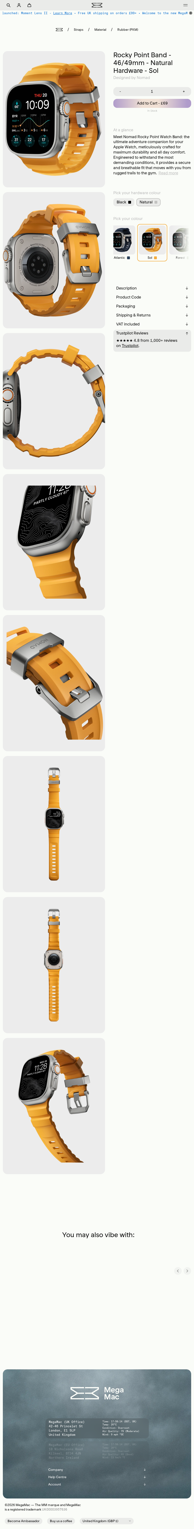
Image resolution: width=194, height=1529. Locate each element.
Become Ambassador (24, 1521)
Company (97, 1470)
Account (97, 1484)
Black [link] (121, 202)
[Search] (8, 5)
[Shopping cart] (29, 5)
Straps (78, 30)
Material (100, 30)
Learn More (62, 13)
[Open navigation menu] (185, 5)
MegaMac (23, 1505)
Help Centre (97, 1477)
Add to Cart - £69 (152, 103)
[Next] (187, 1271)
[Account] (19, 5)
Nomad (143, 77)
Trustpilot (130, 345)
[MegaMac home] (97, 5)
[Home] (59, 29)
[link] (122, 242)
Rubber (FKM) (127, 30)
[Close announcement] (190, 13)
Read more (168, 173)
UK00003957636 (54, 1509)
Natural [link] (146, 202)
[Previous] (178, 1271)
